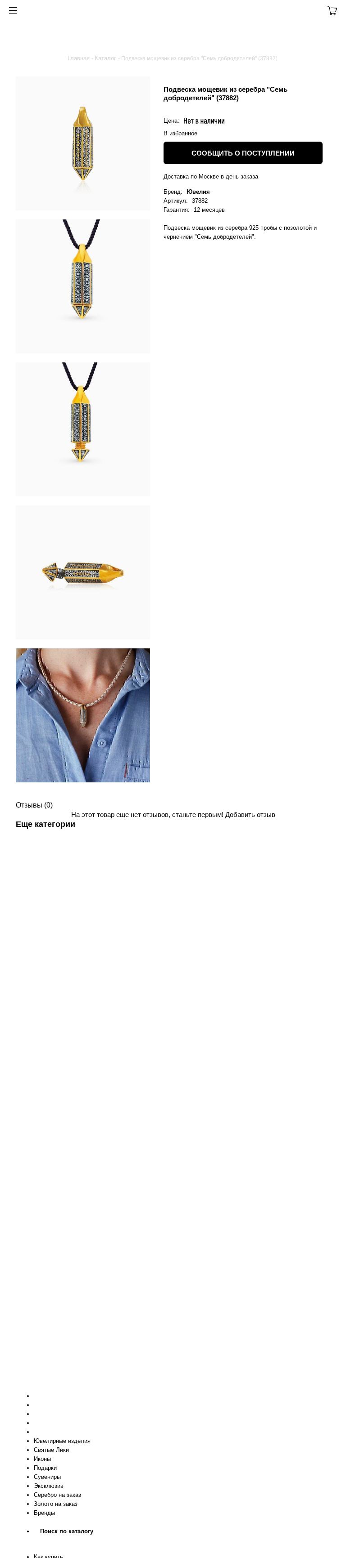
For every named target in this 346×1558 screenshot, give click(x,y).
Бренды (44, 1512)
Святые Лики (51, 1449)
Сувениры (47, 1476)
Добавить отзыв (250, 814)
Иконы (42, 1458)
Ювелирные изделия (62, 1440)
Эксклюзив (49, 1485)
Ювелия (198, 191)
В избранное (180, 133)
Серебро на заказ (57, 1494)
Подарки (45, 1467)
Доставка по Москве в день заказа (211, 176)
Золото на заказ (55, 1503)
